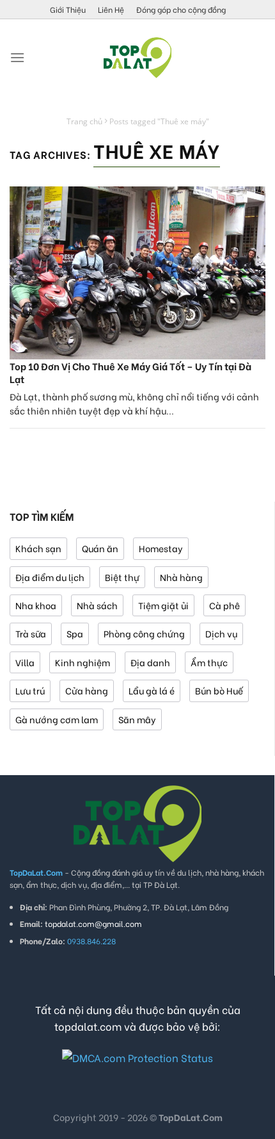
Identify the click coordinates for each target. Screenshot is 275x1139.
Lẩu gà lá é (152, 690)
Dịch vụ (221, 633)
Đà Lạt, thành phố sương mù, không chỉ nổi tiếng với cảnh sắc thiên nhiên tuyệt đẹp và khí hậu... (134, 403)
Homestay (161, 548)
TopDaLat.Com (191, 1117)
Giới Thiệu (68, 9)
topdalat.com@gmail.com (93, 923)
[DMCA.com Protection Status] (137, 1055)
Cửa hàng (86, 690)
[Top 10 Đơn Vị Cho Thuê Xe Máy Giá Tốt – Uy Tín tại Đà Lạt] (137, 272)
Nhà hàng (181, 577)
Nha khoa (35, 605)
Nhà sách (97, 605)
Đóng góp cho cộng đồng (181, 9)
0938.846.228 (91, 940)
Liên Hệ (111, 9)
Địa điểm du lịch (49, 577)
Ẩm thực (209, 662)
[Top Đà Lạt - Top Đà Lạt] (137, 57)
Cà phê (224, 605)
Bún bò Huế (219, 690)
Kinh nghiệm (82, 662)
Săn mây (137, 719)
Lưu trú (30, 690)
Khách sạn (38, 548)
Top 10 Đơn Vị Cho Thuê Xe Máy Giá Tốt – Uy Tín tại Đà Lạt (130, 372)
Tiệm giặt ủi (163, 605)
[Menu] (17, 57)
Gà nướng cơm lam (56, 719)
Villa (25, 662)
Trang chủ (84, 121)
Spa (75, 633)
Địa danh (150, 662)
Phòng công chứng (144, 633)
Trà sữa (30, 633)
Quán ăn (100, 548)
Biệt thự (122, 577)
